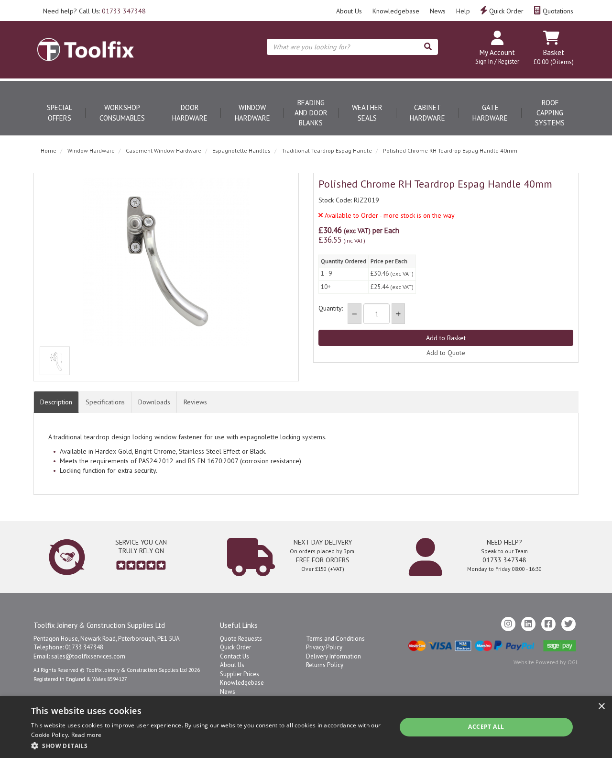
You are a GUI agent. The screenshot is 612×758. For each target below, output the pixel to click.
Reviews (195, 402)
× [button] (601, 706)
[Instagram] (508, 624)
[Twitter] (568, 624)
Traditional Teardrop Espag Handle (327, 150)
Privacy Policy (324, 647)
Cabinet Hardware (427, 112)
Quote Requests (241, 639)
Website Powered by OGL (546, 662)
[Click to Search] (428, 47)
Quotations (557, 11)
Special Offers (59, 112)
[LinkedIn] (528, 624)
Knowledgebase (395, 11)
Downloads (154, 402)
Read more (86, 735)
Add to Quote (445, 352)
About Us (349, 11)
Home (48, 150)
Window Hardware (252, 112)
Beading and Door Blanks (311, 113)
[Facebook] (548, 624)
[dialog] (306, 727)
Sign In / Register (497, 61)
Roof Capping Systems (550, 113)
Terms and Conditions (335, 639)
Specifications (105, 402)
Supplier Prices (239, 674)
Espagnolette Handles (241, 150)
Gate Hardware (490, 112)
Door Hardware (190, 112)
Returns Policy (324, 665)
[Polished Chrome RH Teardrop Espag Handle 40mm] (166, 262)
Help (463, 11)
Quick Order (505, 11)
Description (56, 402)
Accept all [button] (486, 727)
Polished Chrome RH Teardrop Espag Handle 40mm (450, 150)
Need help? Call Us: (94, 11)
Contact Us (234, 656)
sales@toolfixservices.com (88, 656)
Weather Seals (367, 112)
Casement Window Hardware (163, 150)
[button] (208, 745)
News (438, 11)
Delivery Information (333, 656)
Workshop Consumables (122, 112)
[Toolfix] (85, 41)
